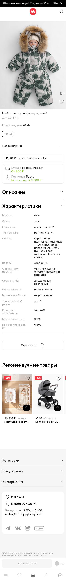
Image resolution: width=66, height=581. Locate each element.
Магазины (18, 497)
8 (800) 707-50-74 (24, 504)
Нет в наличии (27, 563)
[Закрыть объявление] (61, 3)
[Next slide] (60, 67)
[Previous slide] (6, 68)
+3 (62, 563)
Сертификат (29, 345)
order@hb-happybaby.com (23, 514)
